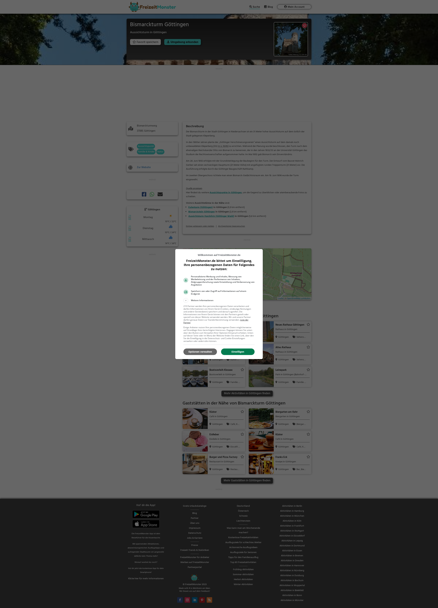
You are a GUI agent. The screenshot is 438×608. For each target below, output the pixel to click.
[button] (219, 300)
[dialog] (219, 304)
